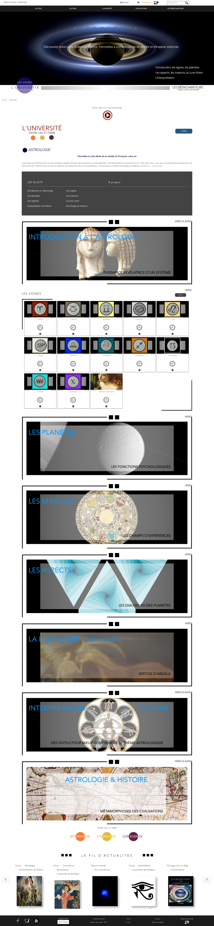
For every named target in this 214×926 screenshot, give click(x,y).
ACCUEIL (38, 8)
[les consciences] (67, 891)
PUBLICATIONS (141, 8)
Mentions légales (158, 922)
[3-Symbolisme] (143, 891)
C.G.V (128, 922)
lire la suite (157, 166)
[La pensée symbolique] (29, 895)
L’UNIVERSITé (107, 8)
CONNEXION (146, 2)
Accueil (4, 100)
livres (184, 131)
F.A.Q (128, 919)
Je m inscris (63, 922)
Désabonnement (99, 919)
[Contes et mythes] (180, 891)
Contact (157, 919)
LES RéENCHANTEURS (175, 8)
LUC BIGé (72, 8)
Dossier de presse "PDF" (99, 922)
